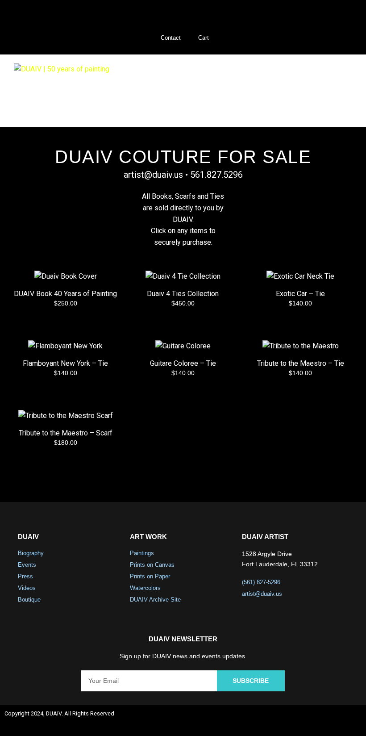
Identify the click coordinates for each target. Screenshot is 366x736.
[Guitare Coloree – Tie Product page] (183, 366)
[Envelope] (351, 720)
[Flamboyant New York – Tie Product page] (65, 366)
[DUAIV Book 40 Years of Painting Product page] (65, 296)
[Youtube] (327, 720)
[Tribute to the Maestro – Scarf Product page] (65, 436)
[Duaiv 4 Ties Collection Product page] (183, 296)
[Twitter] (303, 720)
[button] (339, 91)
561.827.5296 (216, 174)
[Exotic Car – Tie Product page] (300, 296)
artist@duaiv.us (153, 174)
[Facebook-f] (280, 720)
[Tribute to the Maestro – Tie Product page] (300, 366)
